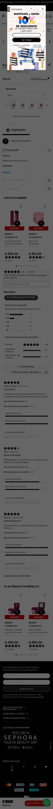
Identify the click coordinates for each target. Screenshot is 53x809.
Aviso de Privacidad (37, 46)
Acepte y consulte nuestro (27, 46)
